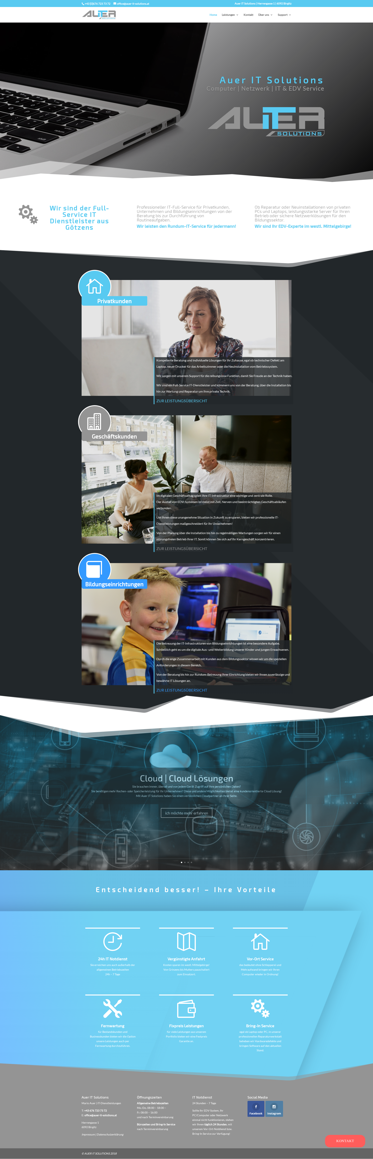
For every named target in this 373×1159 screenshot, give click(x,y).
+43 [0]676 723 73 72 (97, 3)
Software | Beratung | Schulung (186, 795)
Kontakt (248, 14)
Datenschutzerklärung (110, 1134)
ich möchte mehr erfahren (186, 825)
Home (213, 14)
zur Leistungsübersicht (181, 400)
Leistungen (228, 14)
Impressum (88, 1134)
